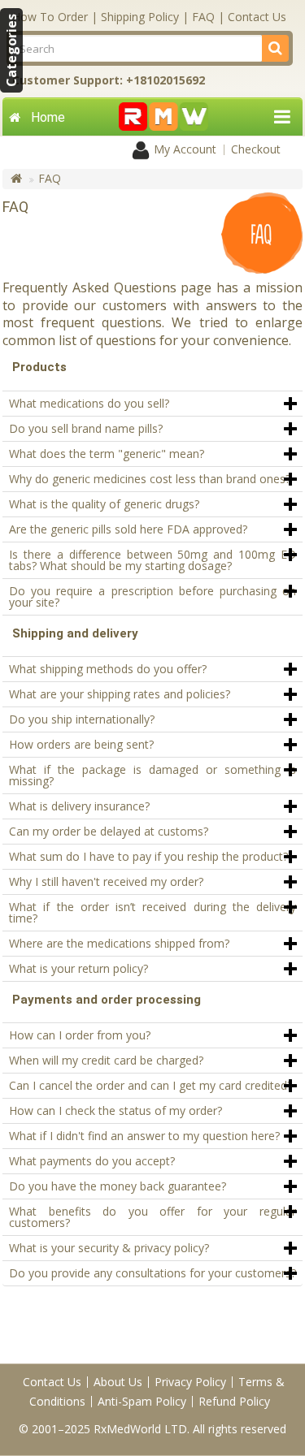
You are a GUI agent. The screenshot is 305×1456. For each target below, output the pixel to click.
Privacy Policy (190, 1381)
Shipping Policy (140, 16)
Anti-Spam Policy (142, 1401)
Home (48, 117)
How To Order (50, 16)
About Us (118, 1381)
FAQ (203, 16)
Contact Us (257, 16)
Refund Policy (234, 1401)
